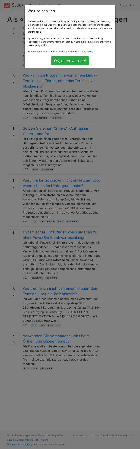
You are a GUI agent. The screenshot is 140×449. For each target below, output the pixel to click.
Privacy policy (85, 51)
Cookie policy (65, 51)
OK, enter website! (70, 61)
